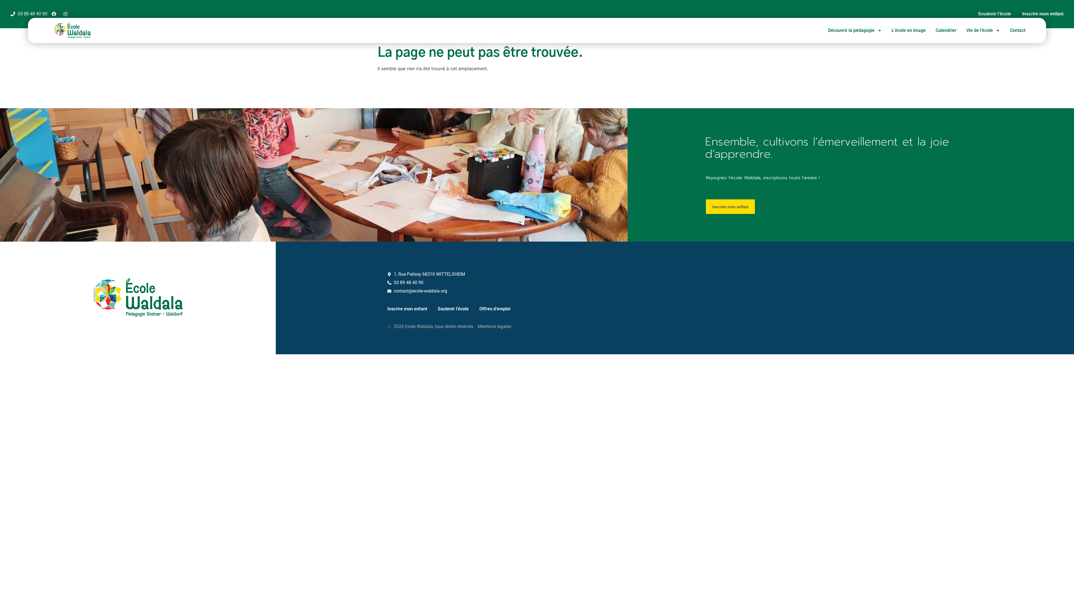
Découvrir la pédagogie (851, 30)
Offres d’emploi (494, 309)
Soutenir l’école (453, 309)
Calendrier (946, 30)
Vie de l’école (979, 30)
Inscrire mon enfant (407, 309)
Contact (1017, 30)
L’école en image (909, 30)
